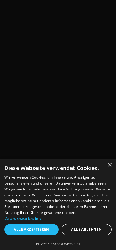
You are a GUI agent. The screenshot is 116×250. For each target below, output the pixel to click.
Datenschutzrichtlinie (22, 218)
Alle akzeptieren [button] (31, 229)
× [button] (109, 165)
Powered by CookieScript (58, 243)
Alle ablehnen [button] (86, 229)
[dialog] (58, 204)
